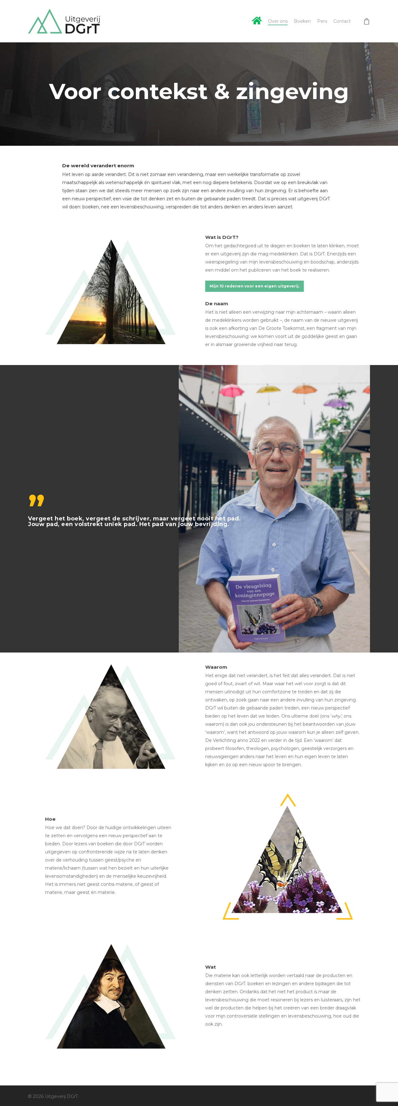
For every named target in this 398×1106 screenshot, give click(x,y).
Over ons (278, 21)
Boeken (302, 21)
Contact (342, 21)
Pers (322, 21)
